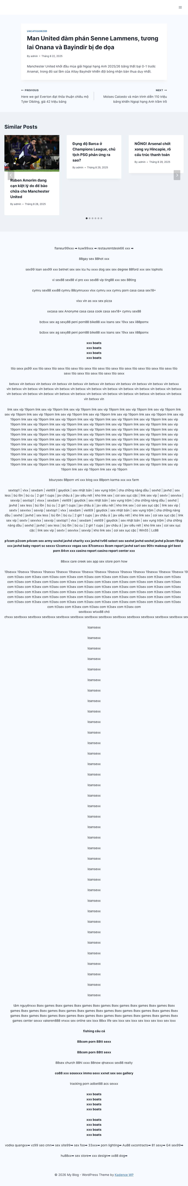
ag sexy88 (62, 322)
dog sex (105, 269)
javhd (168, 490)
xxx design (100, 1156)
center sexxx (33, 1020)
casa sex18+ (147, 290)
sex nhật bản (82, 490)
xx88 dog (118, 1156)
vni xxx (80, 480)
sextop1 (14, 490)
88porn (69, 480)
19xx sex (127, 322)
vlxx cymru (97, 290)
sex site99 (62, 1145)
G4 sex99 (173, 1145)
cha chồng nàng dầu (134, 490)
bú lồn (18, 495)
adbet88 (96, 1083)
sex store (81, 1156)
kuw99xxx (85, 248)
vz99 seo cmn (41, 1145)
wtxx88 (98, 612)
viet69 (50, 490)
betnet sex (67, 269)
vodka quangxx (16, 1145)
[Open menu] (180, 7)
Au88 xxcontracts (135, 1145)
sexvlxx (176, 495)
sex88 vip (97, 280)
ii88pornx (142, 322)
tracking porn (79, 1083)
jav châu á (64, 495)
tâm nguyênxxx (24, 1005)
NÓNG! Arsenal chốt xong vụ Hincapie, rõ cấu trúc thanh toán (153, 149)
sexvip (15, 500)
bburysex (56, 480)
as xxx (92, 301)
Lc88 (154, 530)
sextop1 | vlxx (66, 520)
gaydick (64, 490)
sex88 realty (124, 1063)
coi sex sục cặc (126, 495)
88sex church (65, 1063)
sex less (26, 505)
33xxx (92, 1145)
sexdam (37, 490)
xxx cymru (113, 290)
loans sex (113, 322)
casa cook (94, 311)
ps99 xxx (31, 368)
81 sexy (157, 1145)
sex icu (80, 269)
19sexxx (10, 572)
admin (34, 56)
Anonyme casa (75, 311)
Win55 (143, 530)
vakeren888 (51, 1020)
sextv (164, 495)
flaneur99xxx (64, 248)
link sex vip (149, 495)
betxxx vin (16, 384)
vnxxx (65, 1020)
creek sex (85, 561)
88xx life (105, 1020)
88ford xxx (136, 269)
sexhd (156, 490)
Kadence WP (124, 1175)
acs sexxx (111, 1083)
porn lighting (110, 1145)
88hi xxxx (83, 1063)
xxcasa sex (55, 311)
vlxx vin (81, 301)
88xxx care (69, 561)
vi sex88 (58, 280)
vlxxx (40, 500)
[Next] (177, 175)
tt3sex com (23, 577)
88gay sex (86, 259)
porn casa (129, 290)
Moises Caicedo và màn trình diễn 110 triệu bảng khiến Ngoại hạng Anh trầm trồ (135, 96)
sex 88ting (128, 280)
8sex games (46, 1005)
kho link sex (103, 495)
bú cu (30, 495)
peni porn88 (80, 322)
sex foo (79, 1145)
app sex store (103, 561)
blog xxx (92, 480)
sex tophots (154, 269)
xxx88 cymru (61, 290)
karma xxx (117, 480)
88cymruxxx (80, 290)
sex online (77, 1020)
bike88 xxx (98, 322)
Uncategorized (37, 31)
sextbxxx (85, 612)
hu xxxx (92, 269)
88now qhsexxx (102, 1063)
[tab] (87, 218)
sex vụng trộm (105, 490)
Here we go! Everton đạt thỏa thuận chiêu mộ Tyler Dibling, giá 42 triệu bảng (54, 96)
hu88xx (66, 1156)
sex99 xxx (50, 269)
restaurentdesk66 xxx (114, 248)
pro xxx (83, 280)
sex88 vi (71, 280)
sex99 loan (34, 269)
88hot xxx (102, 259)
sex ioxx (92, 1020)
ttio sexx (17, 368)
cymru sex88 (41, 290)
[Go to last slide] (11, 175)
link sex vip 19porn (21, 409)
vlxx (25, 490)
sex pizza (105, 301)
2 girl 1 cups (45, 495)
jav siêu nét (83, 495)
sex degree (119, 269)
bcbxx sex (47, 322)
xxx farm (132, 480)
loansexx (94, 627)
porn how (120, 561)
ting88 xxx (112, 280)
